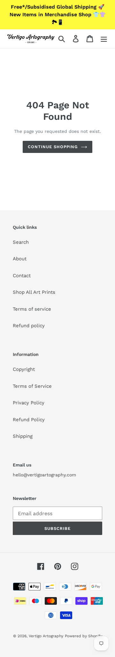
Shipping (23, 436)
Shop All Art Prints (34, 292)
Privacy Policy (28, 403)
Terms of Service (32, 386)
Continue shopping (53, 146)
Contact (22, 275)
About (20, 259)
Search (21, 242)
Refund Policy (29, 419)
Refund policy (29, 325)
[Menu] (104, 39)
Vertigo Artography (46, 636)
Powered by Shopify (83, 636)
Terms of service (32, 309)
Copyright (24, 369)
